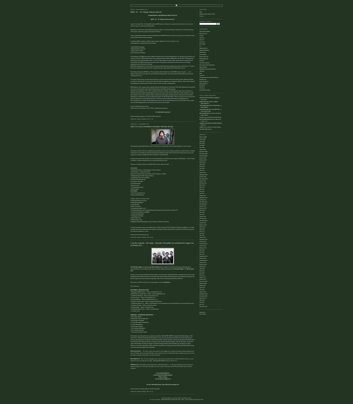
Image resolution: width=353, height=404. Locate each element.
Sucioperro (202, 86)
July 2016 (201, 289)
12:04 (151, 237)
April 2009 (202, 141)
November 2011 (203, 202)
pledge (142, 116)
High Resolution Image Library (207, 14)
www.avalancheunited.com (163, 373)
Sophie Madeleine (204, 81)
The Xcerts (202, 88)
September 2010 (203, 174)
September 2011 (203, 197)
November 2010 (203, 179)
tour (148, 234)
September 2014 (203, 256)
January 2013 (202, 223)
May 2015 (202, 271)
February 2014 (203, 248)
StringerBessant (203, 84)
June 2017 (202, 302)
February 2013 (203, 225)
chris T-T (136, 234)
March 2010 (202, 162)
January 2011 (202, 181)
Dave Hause (202, 44)
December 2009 (203, 156)
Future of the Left (203, 56)
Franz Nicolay (142, 234)
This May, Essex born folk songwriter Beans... (210, 117)
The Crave (202, 75)
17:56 (151, 119)
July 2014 (201, 254)
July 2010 (201, 170)
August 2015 (202, 277)
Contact (201, 16)
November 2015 (203, 281)
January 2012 (202, 206)
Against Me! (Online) (204, 31)
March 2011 (202, 185)
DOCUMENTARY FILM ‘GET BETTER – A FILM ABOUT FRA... (210, 110)
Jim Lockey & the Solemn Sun (207, 65)
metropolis (137, 116)
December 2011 (203, 204)
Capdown (201, 37)
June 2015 (202, 273)
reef (145, 116)
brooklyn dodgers (144, 389)
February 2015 (203, 264)
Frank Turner (202, 52)
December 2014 (203, 260)
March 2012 (202, 210)
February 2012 (203, 208)
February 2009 (203, 137)
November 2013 (203, 243)
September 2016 (203, 294)
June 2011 (202, 191)
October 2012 (202, 218)
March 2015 (202, 266)
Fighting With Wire (204, 50)
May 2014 (202, 250)
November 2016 (203, 296)
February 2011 (203, 183)
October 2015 (202, 279)
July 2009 (201, 147)
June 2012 (202, 212)
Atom (204, 314)
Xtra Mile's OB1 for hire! (205, 129)
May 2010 (202, 166)
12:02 (151, 391)
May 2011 (202, 189)
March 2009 (202, 139)
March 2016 (202, 285)
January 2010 (202, 158)
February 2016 (203, 283)
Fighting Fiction (203, 48)
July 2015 (201, 275)
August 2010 (202, 172)
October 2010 (202, 176)
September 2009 (203, 151)
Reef (200, 73)
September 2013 (203, 239)
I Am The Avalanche (154, 389)
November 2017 (203, 306)
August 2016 (202, 292)
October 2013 (202, 241)
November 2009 (203, 153)
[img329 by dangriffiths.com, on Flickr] (162, 264)
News (200, 12)
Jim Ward (201, 60)
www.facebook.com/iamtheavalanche (162, 375)
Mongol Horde (203, 67)
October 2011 (202, 200)
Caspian (201, 35)
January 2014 (202, 246)
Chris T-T (201, 40)
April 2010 (202, 164)
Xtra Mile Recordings (204, 90)
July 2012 (201, 214)
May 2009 (202, 143)
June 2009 (202, 145)
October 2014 (202, 258)
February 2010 (203, 160)
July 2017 (201, 304)
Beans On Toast (203, 33)
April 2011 (202, 187)
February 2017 (203, 298)
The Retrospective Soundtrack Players (208, 77)
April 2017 (202, 300)
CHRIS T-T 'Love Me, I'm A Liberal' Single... (210, 127)
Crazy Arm (202, 42)
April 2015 (202, 269)
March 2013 (202, 227)
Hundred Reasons (203, 58)
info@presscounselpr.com (161, 108)
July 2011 (201, 193)
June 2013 (202, 233)
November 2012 (203, 220)
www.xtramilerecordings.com (162, 379)
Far (200, 46)
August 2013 (202, 237)
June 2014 (202, 252)
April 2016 (202, 287)
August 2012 (202, 216)
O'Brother (201, 71)
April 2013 (202, 229)
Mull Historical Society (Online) (207, 69)
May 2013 (202, 231)
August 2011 (202, 195)
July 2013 (201, 235)
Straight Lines (202, 79)
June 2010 (202, 168)
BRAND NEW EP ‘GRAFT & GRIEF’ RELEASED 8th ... (208, 102)
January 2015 (202, 262)
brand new (137, 389)
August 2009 (202, 149)
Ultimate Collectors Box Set (154, 116)
